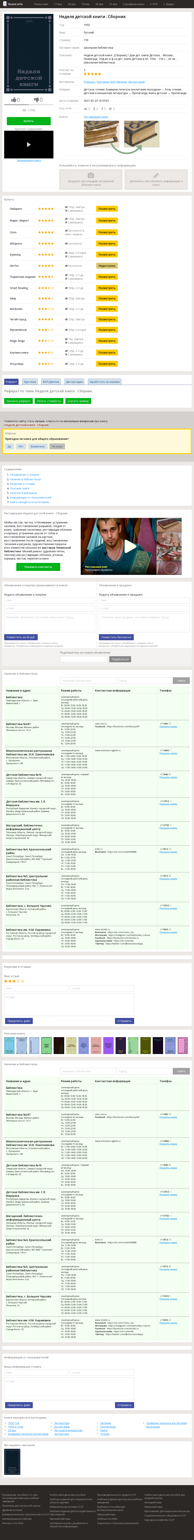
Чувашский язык (106, 1514)
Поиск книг (41, 4)
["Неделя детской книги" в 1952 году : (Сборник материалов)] (183, 1046)
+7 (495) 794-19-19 (169, 723)
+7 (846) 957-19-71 (169, 774)
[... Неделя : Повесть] (145, 1046)
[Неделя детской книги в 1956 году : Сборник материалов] (83, 1046)
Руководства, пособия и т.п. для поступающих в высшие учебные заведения (20, 1498)
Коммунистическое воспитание (28, 1434)
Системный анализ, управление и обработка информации (69, 1525)
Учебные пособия (107, 1518)
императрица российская (16, 1518)
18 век (72, 4)
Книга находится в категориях (29, 502)
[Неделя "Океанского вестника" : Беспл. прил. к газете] (59, 1046)
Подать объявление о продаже (120, 594)
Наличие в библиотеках (25, 479)
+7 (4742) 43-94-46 (169, 825)
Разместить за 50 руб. (21, 637)
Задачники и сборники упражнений (117, 1523)
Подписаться (120, 659)
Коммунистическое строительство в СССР (25, 1514)
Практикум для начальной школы (21, 1505)
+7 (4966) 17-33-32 (169, 750)
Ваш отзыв (11, 976)
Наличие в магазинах (23, 493)
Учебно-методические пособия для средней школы (164, 1496)
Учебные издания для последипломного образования (73, 1513)
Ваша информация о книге (22, 1366)
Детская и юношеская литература (68, 1432)
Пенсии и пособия (12, 1523)
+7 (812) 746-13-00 (169, 849)
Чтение (105, 1434)
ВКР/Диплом (118, 82)
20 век (99, 4)
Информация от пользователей (30, 497)
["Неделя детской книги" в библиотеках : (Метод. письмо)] (21, 1046)
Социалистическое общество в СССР (165, 1515)
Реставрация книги (96, 117)
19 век (85, 4)
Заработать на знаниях (104, 382)
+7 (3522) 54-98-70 (169, 905)
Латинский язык (153, 1506)
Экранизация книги (29, 160)
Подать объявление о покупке (25, 594)
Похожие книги (19, 488)
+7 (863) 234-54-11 (169, 929)
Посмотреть (107, 209)
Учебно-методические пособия (67, 1494)
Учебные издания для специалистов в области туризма (71, 1501)
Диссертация (136, 82)
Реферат (89, 82)
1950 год (13, 1423)
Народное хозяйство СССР (159, 1520)
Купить (29, 121)
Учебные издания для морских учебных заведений (119, 1501)
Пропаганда (108, 1426)
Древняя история (12, 1510)
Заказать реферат (18, 401)
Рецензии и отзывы (22, 484)
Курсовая (103, 82)
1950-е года (15, 1426)
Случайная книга (133, 4)
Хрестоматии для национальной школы (167, 1511)
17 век (58, 4)
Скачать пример (78, 401)
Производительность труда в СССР (116, 1494)
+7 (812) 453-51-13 (169, 875)
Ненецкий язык (153, 1502)
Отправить (124, 1021)
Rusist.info (15, 4)
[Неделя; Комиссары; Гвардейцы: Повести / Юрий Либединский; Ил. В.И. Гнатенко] (96, 1046)
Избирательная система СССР (67, 1506)
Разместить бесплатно (116, 637)
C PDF (154, 4)
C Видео (168, 4)
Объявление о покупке (25, 474)
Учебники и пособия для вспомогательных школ (111, 1508)
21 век (113, 4)
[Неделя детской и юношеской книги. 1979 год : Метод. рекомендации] (158, 1046)
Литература (61, 1423)
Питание (105, 1423)
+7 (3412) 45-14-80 (169, 801)
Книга (104, 1430)
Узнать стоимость (49, 401)
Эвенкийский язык (60, 1518)
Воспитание (62, 1426)
